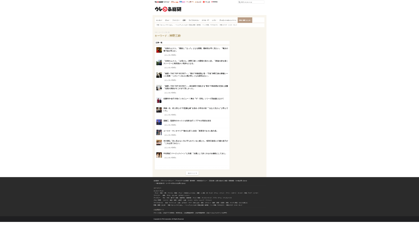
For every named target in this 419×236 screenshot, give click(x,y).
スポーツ (233, 193)
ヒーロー (255, 193)
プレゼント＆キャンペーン (227, 20)
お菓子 (180, 200)
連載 (159, 205)
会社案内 (156, 180)
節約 (202, 202)
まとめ (163, 205)
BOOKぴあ (179, 213)
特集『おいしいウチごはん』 (165, 25)
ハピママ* (166, 2)
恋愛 (184, 20)
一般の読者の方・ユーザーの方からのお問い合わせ (170, 183)
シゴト (214, 20)
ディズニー (157, 198)
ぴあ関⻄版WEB (189, 213)
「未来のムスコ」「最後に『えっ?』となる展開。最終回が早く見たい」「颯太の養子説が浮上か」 (195, 49)
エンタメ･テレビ (158, 191)
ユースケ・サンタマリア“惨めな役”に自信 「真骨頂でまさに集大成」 (190, 131)
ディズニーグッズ (206, 197)
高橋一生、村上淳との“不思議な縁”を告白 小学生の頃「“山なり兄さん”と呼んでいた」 (195, 109)
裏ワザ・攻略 (174, 197)
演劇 (198, 193)
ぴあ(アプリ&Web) (168, 213)
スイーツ (165, 200)
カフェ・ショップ (199, 200)
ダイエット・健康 (210, 202)
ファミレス (209, 200)
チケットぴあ (157, 213)
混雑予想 (182, 197)
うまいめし (190, 2)
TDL (164, 197)
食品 (171, 200)
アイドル (170, 193)
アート (228, 193)
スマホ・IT (205, 20)
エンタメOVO (170, 55)
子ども (168, 195)
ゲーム (216, 193)
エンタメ (159, 20)
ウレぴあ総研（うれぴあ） (168, 9)
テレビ (156, 193)
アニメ (180, 193)
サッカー (240, 193)
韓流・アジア (248, 193)
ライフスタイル (194, 20)
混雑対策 (188, 197)
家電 (218, 202)
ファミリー (175, 20)
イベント (222, 193)
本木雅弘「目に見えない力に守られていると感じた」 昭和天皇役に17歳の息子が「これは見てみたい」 (195, 142)
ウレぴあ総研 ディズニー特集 (175, 2)
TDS (168, 197)
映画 (175, 193)
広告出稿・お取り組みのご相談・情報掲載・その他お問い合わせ (228, 180)
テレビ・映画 (196, 197)
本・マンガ (209, 193)
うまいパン (198, 2)
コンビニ (190, 200)
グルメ (167, 20)
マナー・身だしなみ (194, 202)
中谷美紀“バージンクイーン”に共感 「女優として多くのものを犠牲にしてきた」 (195, 153)
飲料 (175, 200)
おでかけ (184, 202)
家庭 (164, 195)
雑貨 (227, 202)
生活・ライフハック (170, 202)
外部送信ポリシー (202, 180)
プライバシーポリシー (167, 180)
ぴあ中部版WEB (200, 213)
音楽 (161, 193)
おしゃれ (174, 195)
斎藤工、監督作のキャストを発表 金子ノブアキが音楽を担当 (187, 121)
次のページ (191, 173)
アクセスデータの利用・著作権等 (185, 180)
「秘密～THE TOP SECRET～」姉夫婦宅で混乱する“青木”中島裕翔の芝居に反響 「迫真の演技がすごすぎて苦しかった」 (195, 87)
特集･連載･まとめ (244, 20)
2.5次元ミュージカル (189, 193)
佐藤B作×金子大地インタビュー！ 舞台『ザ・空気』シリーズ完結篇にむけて (193, 99)
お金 (179, 202)
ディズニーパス (227, 197)
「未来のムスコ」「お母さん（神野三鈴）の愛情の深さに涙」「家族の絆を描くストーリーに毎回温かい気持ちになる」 (195, 62)
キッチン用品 (233, 202)
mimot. (182, 2)
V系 (165, 193)
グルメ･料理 (157, 200)
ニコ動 (203, 193)
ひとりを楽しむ (243, 202)
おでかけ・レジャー (184, 195)
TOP (156, 32)
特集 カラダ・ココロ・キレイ (228, 25)
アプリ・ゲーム (217, 197)
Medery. (214, 2)
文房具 (222, 202)
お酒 (185, 200)
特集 (155, 205)
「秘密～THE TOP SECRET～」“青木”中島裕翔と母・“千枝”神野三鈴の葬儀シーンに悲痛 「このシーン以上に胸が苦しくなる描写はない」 (195, 75)
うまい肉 (206, 2)
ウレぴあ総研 (159, 2)
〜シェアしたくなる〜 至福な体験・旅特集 (188, 25)
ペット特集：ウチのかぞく (210, 25)
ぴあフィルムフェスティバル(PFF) (217, 213)
